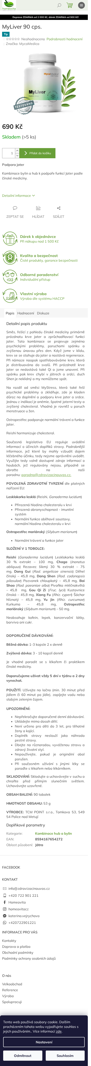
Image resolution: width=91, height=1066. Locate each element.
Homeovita (17, 902)
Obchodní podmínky (17, 952)
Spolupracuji (12, 1002)
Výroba (8, 996)
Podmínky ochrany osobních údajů (29, 958)
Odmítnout (22, 1056)
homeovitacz (18, 909)
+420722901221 (22, 922)
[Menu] (81, 5)
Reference (10, 990)
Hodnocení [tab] (25, 313)
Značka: (22, 44)
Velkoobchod (12, 984)
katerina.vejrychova (24, 916)
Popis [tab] (10, 313)
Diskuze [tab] (43, 313)
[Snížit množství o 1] (17, 155)
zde (59, 1031)
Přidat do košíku (40, 153)
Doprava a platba (16, 946)
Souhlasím (65, 1056)
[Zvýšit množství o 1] (17, 150)
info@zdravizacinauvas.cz (29, 888)
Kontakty (9, 940)
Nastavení (44, 1042)
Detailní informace (16, 195)
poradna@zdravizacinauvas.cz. (46, 475)
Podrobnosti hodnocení (65, 39)
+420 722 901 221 (23, 895)
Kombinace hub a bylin (53, 833)
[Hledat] (59, 5)
